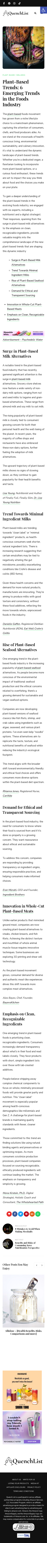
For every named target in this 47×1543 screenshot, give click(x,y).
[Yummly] (32, 1214)
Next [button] (41, 1265)
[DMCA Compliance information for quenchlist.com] (23, 1527)
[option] (23, 1305)
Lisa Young (8, 493)
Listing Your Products (18, 1483)
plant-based (14, 114)
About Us (16, 1480)
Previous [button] (36, 1265)
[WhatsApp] (37, 1214)
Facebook (4, 3)
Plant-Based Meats (18, 911)
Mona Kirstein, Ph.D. (14, 1193)
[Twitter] (20, 1214)
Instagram (14, 3)
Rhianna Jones (11, 791)
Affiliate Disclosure (16, 1487)
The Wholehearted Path (29, 1202)
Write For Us (29, 1480)
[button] (43, 10)
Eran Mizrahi (9, 890)
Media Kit (35, 1483)
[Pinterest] (26, 1214)
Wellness (20, 75)
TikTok (19, 3)
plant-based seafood (28, 668)
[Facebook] (14, 1214)
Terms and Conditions (23, 1491)
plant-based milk (21, 379)
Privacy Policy (33, 1487)
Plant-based (9, 75)
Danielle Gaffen (11, 624)
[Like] (9, 1214)
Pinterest (9, 3)
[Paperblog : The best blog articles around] (23, 1535)
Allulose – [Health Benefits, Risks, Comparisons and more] (23, 1332)
